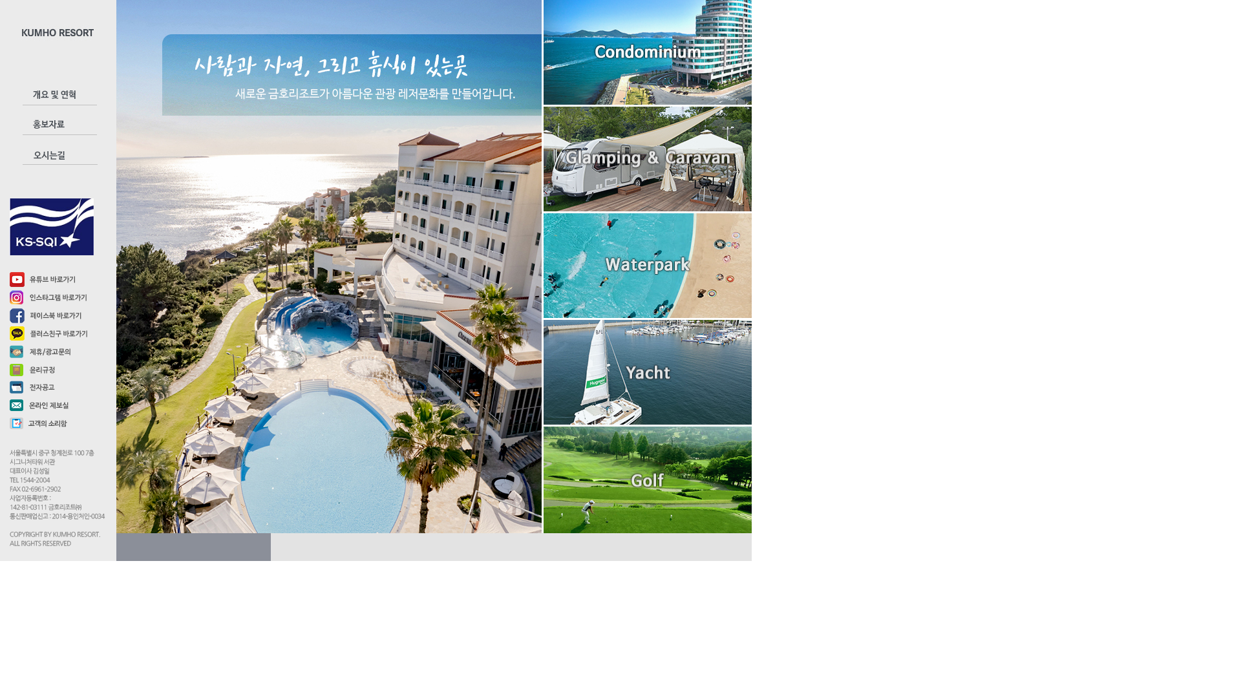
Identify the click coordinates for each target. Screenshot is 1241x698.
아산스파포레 (648, 172)
